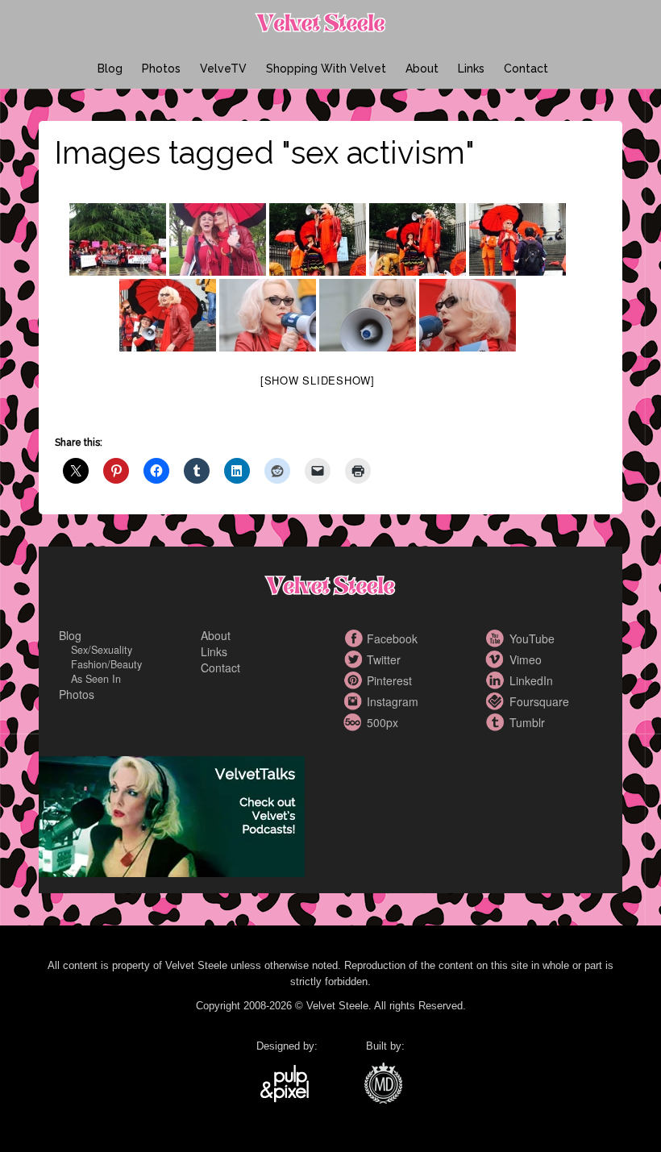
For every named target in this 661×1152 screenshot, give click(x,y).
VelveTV (223, 68)
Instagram (355, 701)
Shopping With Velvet (326, 68)
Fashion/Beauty (106, 664)
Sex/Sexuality (101, 650)
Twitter (355, 659)
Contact (526, 68)
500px (355, 722)
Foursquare (497, 701)
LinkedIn (497, 680)
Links (471, 68)
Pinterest (355, 680)
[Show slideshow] (317, 380)
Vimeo (497, 659)
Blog (110, 68)
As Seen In (96, 679)
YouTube (497, 638)
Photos (161, 68)
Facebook (355, 638)
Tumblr (497, 722)
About (422, 68)
